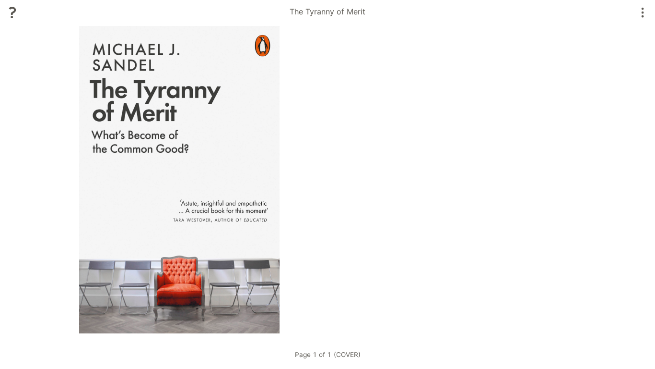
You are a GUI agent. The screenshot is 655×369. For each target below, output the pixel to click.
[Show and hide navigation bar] (642, 12)
